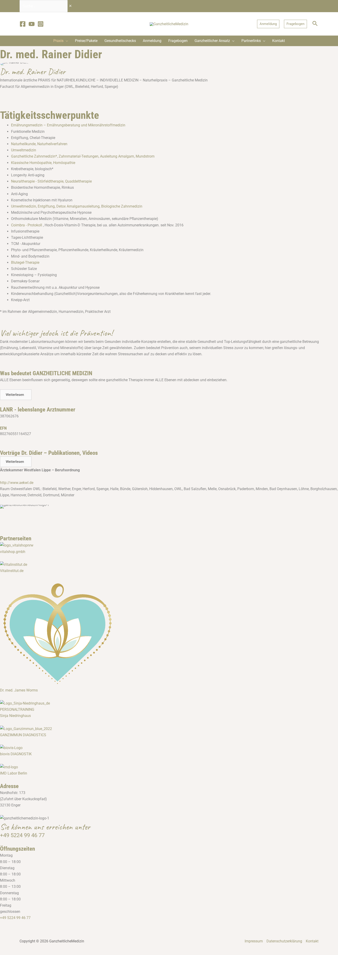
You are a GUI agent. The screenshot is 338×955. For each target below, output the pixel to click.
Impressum (254, 941)
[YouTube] (32, 24)
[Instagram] (40, 24)
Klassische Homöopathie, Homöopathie (43, 163)
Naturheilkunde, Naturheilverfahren (39, 144)
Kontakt (312, 941)
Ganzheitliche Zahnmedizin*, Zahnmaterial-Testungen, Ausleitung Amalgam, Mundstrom (83, 156)
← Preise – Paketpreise (19, 512)
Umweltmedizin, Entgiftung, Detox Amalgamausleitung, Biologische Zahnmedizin (76, 206)
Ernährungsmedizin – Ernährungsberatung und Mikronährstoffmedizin (68, 125)
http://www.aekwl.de (16, 482)
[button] (268, 24)
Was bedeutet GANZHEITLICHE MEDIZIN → (303, 520)
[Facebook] (23, 24)
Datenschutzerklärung (284, 941)
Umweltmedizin (23, 150)
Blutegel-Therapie (25, 262)
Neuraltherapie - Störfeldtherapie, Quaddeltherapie (51, 181)
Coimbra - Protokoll (26, 225)
